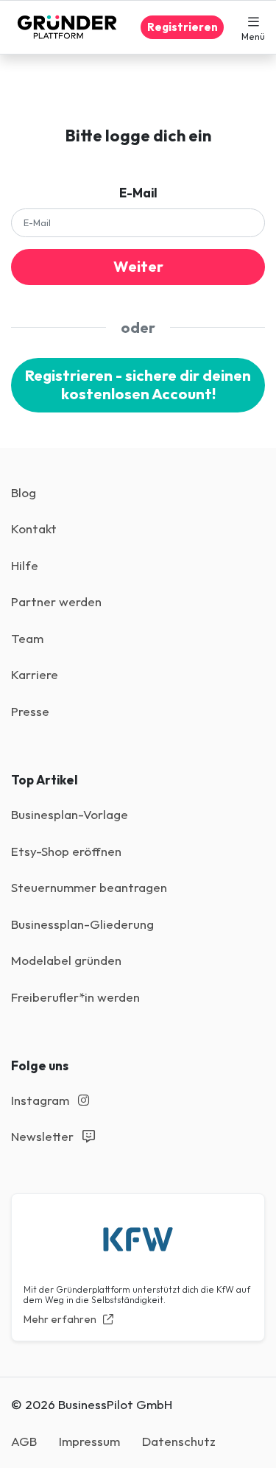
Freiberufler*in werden (75, 997)
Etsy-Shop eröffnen (66, 851)
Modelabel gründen (66, 960)
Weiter (138, 266)
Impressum (89, 1441)
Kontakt (34, 528)
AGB (24, 1441)
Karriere (34, 674)
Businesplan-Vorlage (69, 814)
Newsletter (44, 1136)
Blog (23, 492)
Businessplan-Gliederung (82, 924)
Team (27, 638)
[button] (253, 27)
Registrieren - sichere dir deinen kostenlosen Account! (138, 384)
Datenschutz (179, 1441)
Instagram (41, 1100)
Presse (30, 711)
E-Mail (138, 192)
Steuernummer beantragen (89, 887)
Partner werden (56, 601)
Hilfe (24, 565)
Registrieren (182, 27)
